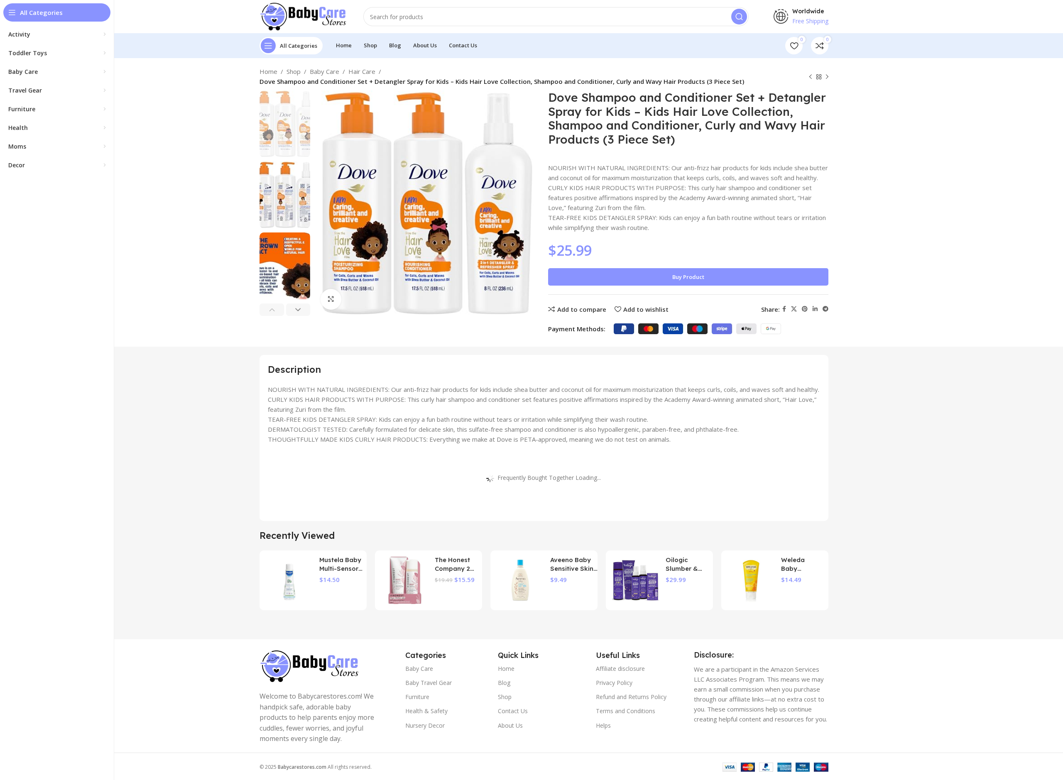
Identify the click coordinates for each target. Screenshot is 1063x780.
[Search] (739, 16)
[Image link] (309, 665)
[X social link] (794, 309)
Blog (504, 683)
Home (268, 71)
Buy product (688, 277)
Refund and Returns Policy (631, 697)
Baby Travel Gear (428, 683)
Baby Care (324, 71)
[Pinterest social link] (804, 309)
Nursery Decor (425, 725)
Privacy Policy (614, 683)
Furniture (417, 697)
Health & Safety (426, 711)
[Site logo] (303, 16)
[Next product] (827, 77)
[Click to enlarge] (331, 299)
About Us (510, 725)
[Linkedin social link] (815, 309)
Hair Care (361, 71)
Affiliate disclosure (620, 668)
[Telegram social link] (825, 309)
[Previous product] (810, 77)
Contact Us (513, 711)
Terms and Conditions (625, 711)
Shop (294, 71)
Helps (603, 725)
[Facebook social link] (784, 309)
